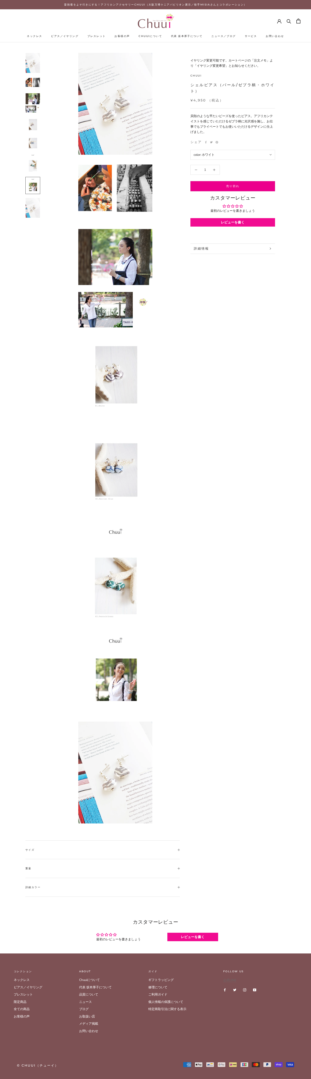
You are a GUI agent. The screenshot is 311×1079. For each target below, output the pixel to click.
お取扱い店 (87, 1016)
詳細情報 (201, 248)
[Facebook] (206, 142)
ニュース (85, 1002)
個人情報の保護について (165, 1002)
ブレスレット (96, 36)
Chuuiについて (150, 36)
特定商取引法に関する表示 (167, 1009)
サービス (251, 36)
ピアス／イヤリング (64, 36)
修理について (157, 987)
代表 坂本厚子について (186, 36)
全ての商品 (22, 1009)
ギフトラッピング (161, 980)
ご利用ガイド (157, 994)
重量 (28, 868)
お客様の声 (122, 36)
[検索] (289, 21)
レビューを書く (233, 222)
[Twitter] (211, 142)
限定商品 (20, 1002)
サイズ (29, 849)
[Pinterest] (217, 142)
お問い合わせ (275, 36)
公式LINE (229, 980)
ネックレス (34, 36)
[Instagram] (244, 989)
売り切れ (232, 186)
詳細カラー (33, 887)
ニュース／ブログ (223, 36)
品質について (88, 994)
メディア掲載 (88, 1024)
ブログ (84, 1009)
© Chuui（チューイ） (38, 1065)
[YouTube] (254, 989)
